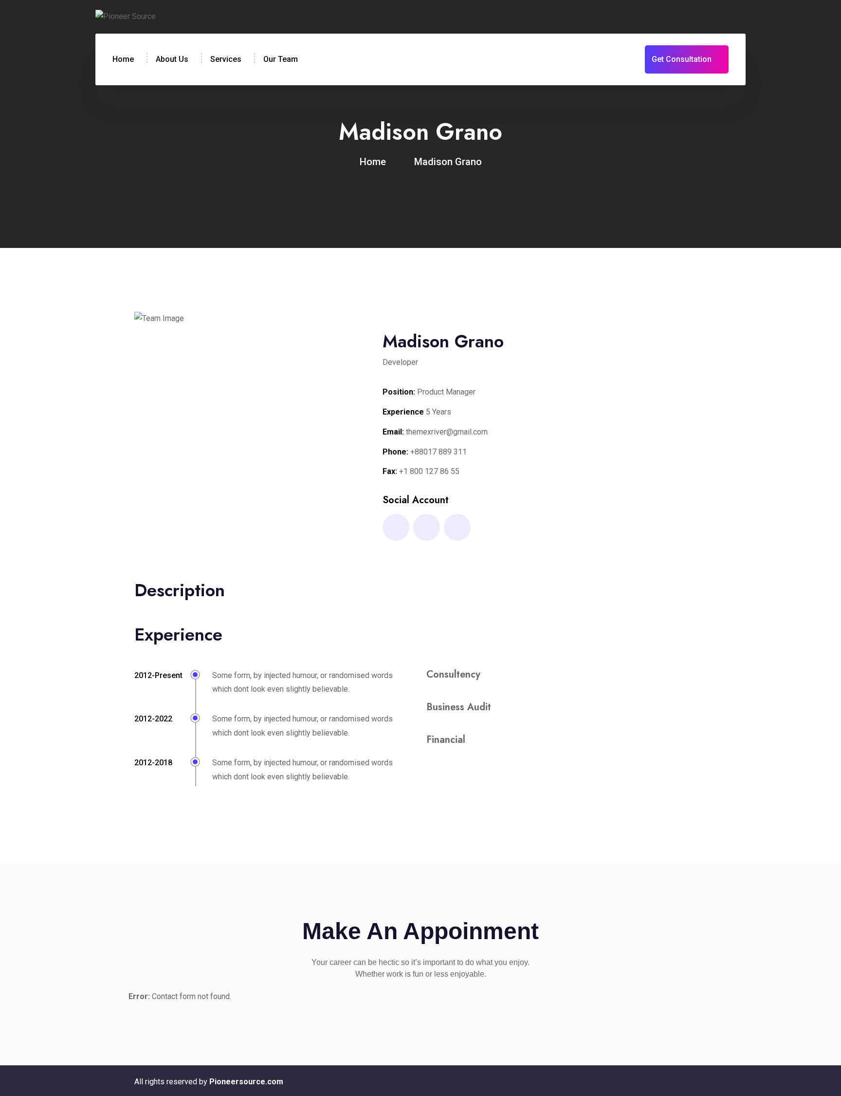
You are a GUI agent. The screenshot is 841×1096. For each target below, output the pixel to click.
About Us (172, 59)
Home (123, 59)
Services (225, 59)
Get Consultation (682, 59)
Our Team (280, 59)
